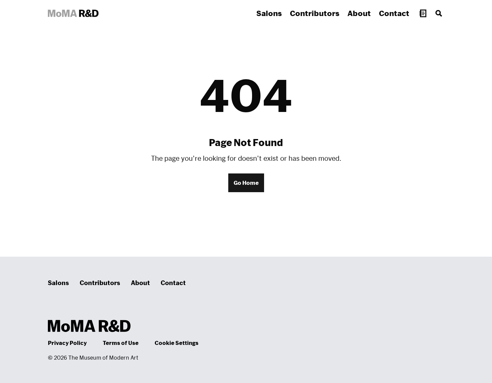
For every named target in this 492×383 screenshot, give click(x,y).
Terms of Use (121, 343)
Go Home (246, 182)
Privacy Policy (67, 343)
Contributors (314, 13)
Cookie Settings (176, 343)
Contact (394, 13)
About (359, 13)
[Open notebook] (422, 13)
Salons (269, 13)
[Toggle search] (438, 13)
